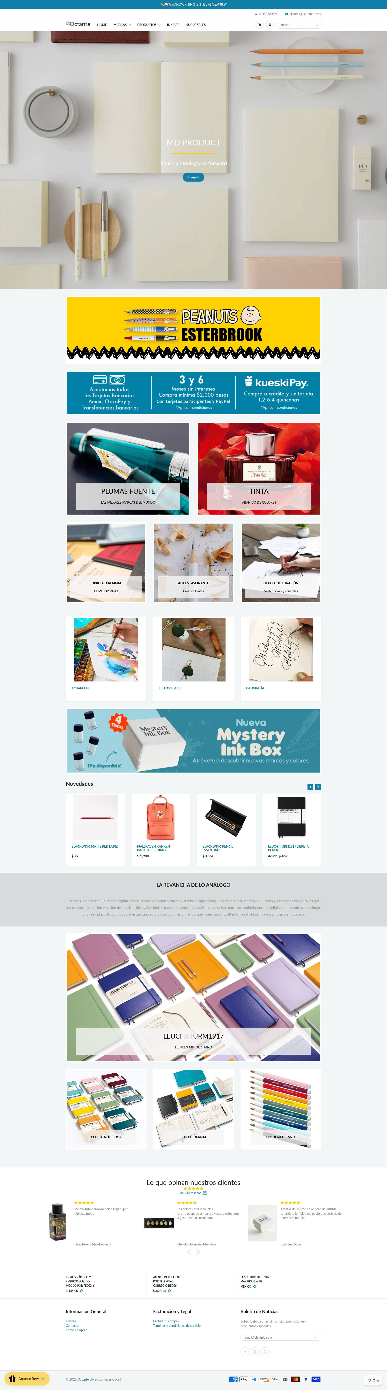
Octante (83, 1379)
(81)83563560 (268, 14)
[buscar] (317, 24)
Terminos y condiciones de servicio (177, 1325)
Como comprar (76, 1330)
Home (102, 25)
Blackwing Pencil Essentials (86, 848)
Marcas (120, 25)
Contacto (72, 1325)
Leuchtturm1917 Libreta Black (157, 848)
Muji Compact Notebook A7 (291, 846)
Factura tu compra (166, 1321)
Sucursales (196, 25)
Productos (147, 25)
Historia (71, 1321)
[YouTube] (265, 1351)
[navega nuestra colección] (106, 649)
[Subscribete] (315, 1337)
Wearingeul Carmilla (220, 846)
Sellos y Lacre (170, 688)
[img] (193, 1188)
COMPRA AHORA (346, 177)
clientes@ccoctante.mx (305, 14)
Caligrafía (255, 688)
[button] (190, 1252)
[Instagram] (255, 1351)
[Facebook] (245, 1351)
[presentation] (310, 787)
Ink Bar (173, 25)
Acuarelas (80, 688)
